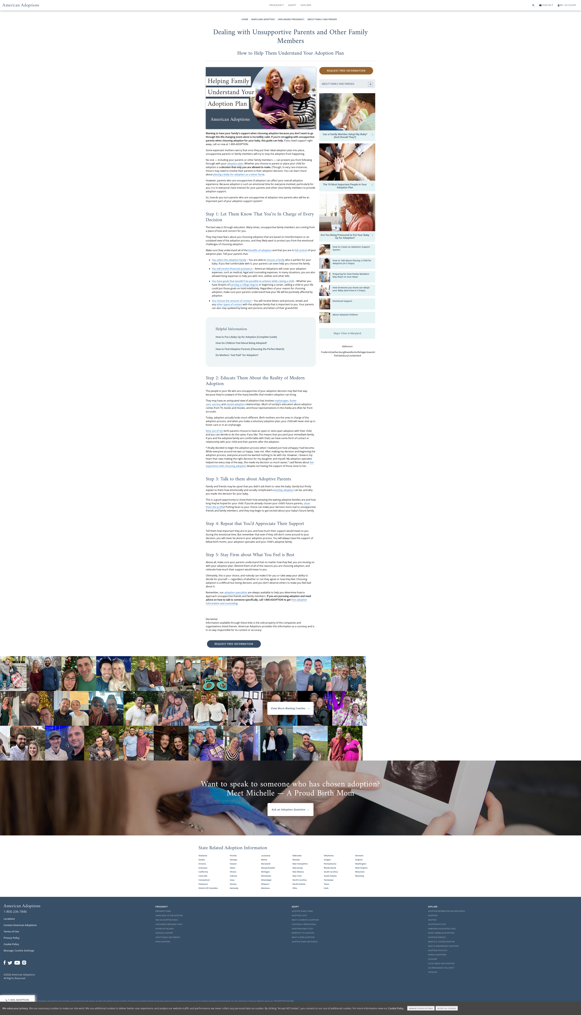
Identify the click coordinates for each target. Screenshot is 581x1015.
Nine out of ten (214, 431)
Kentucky (234, 888)
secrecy (216, 404)
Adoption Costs (299, 915)
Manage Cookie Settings (19, 950)
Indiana (233, 875)
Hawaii (233, 863)
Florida (233, 855)
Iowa (232, 880)
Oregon (327, 859)
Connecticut (204, 880)
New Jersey (297, 867)
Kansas (233, 884)
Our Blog (432, 972)
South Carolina (331, 871)
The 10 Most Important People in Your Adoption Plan (345, 186)
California (203, 871)
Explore (306, 5)
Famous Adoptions (437, 954)
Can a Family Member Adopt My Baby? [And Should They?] (345, 136)
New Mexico (298, 871)
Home (245, 19)
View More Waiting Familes (288, 708)
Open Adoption (162, 941)
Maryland (265, 863)
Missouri (265, 884)
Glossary (432, 959)
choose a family (276, 260)
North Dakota (298, 884)
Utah (326, 888)
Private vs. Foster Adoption (441, 941)
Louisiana (265, 855)
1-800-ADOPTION (18, 999)
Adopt (292, 5)
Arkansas (203, 867)
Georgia (233, 859)
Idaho (232, 867)
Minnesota (266, 875)
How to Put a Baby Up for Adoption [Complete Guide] (246, 337)
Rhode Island (330, 867)
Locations (9, 918)
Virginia (359, 859)
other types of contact (229, 304)
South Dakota (330, 875)
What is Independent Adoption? (443, 946)
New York (297, 875)
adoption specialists (235, 592)
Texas (326, 884)
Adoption (432, 915)
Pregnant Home (163, 911)
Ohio (294, 888)
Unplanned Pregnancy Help (168, 924)
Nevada (296, 859)
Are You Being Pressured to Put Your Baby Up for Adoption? (345, 236)
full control (301, 250)
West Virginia (361, 867)
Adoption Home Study (302, 928)
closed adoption (235, 404)
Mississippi (266, 880)
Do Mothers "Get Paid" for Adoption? (237, 355)
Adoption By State (437, 924)
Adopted (432, 920)
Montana (265, 888)
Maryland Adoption (263, 19)
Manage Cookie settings (421, 1008)
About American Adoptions (441, 933)
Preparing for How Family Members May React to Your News (351, 275)
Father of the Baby (164, 928)
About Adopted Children (345, 314)
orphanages (281, 400)
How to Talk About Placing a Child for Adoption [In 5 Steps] (352, 262)
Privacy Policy (12, 938)
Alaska (202, 859)
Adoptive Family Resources (305, 941)
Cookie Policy (11, 944)
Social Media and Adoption (441, 963)
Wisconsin (359, 871)
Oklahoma (329, 855)
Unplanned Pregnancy (291, 19)
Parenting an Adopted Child (442, 928)
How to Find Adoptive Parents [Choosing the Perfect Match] (250, 349)
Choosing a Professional (304, 924)
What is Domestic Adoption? (305, 920)
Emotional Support (342, 301)
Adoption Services (437, 937)
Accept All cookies (446, 1008)
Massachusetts (268, 867)
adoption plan (235, 163)
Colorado (203, 875)
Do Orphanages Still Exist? (441, 968)
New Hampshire (300, 863)
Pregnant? (276, 5)
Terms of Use (11, 931)
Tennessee (328, 880)
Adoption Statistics (437, 950)
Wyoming (359, 875)
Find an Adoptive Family (166, 920)
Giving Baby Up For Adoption (169, 915)
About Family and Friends (322, 19)
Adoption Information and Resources (446, 911)
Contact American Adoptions (20, 925)
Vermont (359, 855)
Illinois (233, 871)
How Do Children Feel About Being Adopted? (241, 343)
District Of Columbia (208, 888)
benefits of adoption (260, 250)
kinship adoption (284, 490)
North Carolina (299, 880)
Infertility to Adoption (303, 933)
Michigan (265, 871)
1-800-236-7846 (15, 911)
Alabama (203, 855)
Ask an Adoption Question (288, 809)
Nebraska (297, 855)
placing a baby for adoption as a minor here (238, 174)
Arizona (202, 863)
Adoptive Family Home (302, 911)
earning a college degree (244, 284)
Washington (360, 863)
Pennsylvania (330, 863)
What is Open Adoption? (303, 937)
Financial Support (164, 933)
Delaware (203, 884)
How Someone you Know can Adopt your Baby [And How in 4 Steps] (351, 289)
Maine (264, 859)
